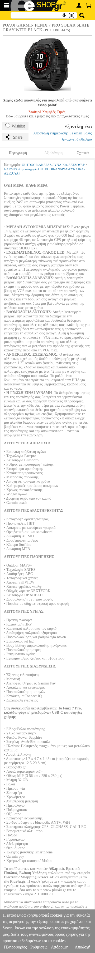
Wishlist (18, 126)
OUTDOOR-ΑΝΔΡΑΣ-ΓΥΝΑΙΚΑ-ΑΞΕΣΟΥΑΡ (53, 165)
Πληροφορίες (15, 947)
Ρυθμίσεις (38, 947)
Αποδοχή (82, 947)
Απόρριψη (59, 947)
